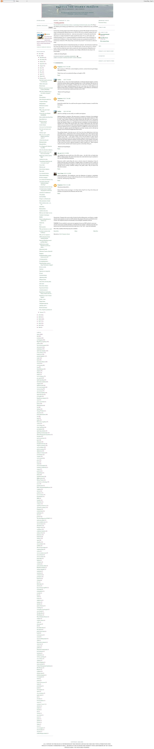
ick (37, 711)
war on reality (40, 729)
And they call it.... (43, 305)
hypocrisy (39, 578)
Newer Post (56, 231)
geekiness (39, 493)
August (41, 65)
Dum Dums (41, 206)
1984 (38, 640)
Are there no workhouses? (45, 192)
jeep (38, 418)
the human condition (41, 381)
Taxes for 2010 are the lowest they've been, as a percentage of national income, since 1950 (73, 25)
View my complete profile (44, 47)
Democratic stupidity (41, 421)
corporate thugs (40, 549)
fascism (38, 709)
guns (38, 440)
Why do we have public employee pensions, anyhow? (44, 136)
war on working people (42, 638)
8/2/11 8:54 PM (67, 173)
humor (38, 374)
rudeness (39, 538)
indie (38, 596)
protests (38, 516)
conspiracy (39, 529)
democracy (39, 534)
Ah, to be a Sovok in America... (46, 150)
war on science (40, 523)
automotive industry (41, 507)
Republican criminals (41, 398)
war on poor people (41, 387)
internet (38, 713)
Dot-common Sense (104, 41)
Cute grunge (42, 194)
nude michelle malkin (41, 565)
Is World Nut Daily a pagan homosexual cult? (45, 256)
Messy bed (41, 107)
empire (38, 707)
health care (39, 354)
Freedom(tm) (39, 496)
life (37, 336)
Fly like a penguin (43, 177)
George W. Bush (40, 411)
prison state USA (40, 401)
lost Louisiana (40, 651)
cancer (38, 702)
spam (38, 540)
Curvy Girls (42, 165)
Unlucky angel (42, 132)
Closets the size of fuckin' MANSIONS (45, 114)
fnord (38, 678)
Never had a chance (43, 285)
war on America (40, 376)
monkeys (39, 602)
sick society (39, 347)
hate (38, 595)
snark (38, 358)
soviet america (40, 352)
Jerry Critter (61, 173)
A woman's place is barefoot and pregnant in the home (45, 189)
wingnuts (39, 383)
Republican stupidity (41, 341)
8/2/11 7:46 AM (66, 98)
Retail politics (42, 208)
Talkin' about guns (43, 83)
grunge (38, 680)
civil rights (39, 396)
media (38, 420)
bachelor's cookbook (41, 467)
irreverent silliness (41, 361)
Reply (59, 75)
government (39, 429)
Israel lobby (39, 558)
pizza (38, 460)
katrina (38, 598)
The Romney (40, 615)
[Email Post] (77, 56)
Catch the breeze (43, 275)
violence (39, 503)
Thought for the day (43, 303)
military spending (41, 656)
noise (38, 717)
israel (38, 463)
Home (76, 231)
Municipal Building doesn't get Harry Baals (45, 241)
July (41, 68)
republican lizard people (42, 432)
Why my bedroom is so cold (45, 229)
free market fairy (40, 627)
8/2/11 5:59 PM (65, 153)
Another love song (43, 159)
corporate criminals (41, 531)
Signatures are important (44, 271)
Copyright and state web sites (45, 187)
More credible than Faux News (46, 117)
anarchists (39, 573)
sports (38, 691)
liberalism (39, 502)
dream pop (39, 624)
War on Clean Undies (41, 547)
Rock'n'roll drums (43, 307)
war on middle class (41, 522)
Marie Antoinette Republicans (43, 487)
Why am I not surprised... (44, 234)
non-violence (40, 658)
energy (38, 469)
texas (38, 726)
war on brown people (41, 345)
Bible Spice (39, 584)
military (38, 409)
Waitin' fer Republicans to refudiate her (45, 219)
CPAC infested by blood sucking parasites (44, 237)
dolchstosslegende (41, 675)
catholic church (40, 620)
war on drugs (39, 425)
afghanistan (39, 451)
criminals (39, 564)
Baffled (41, 217)
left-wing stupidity (41, 392)
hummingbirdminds (104, 34)
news (38, 400)
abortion (39, 585)
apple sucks (39, 695)
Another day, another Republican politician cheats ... (44, 245)
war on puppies (40, 728)
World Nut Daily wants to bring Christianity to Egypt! (46, 264)
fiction (38, 474)
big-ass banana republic (42, 587)
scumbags (39, 607)
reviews (38, 722)
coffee (38, 622)
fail (37, 625)
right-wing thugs (40, 380)
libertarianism (40, 405)
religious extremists (41, 445)
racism (38, 363)
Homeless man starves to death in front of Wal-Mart (46, 88)
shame (38, 724)
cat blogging (39, 340)
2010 (40, 315)
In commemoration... (43, 261)
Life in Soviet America (44, 169)
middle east (39, 600)
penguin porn (40, 485)
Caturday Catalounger (44, 215)
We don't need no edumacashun (43, 122)
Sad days (41, 269)
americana (39, 644)
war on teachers (40, 693)
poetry (38, 718)
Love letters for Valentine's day (46, 179)
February (42, 78)
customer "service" (41, 704)
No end (41, 273)
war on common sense (41, 553)
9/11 (38, 582)
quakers (38, 720)
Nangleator (60, 66)
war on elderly (40, 544)
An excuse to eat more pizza (45, 127)
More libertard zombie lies (45, 99)
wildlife (38, 545)
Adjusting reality (43, 277)
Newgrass (41, 253)
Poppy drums (42, 301)
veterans (39, 456)
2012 (40, 53)
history (38, 403)
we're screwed (40, 458)
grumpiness (39, 576)
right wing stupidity (41, 350)
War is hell (41, 171)
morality (39, 604)
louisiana (39, 653)
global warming (40, 449)
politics (38, 343)
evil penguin (39, 676)
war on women (40, 494)
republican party (40, 476)
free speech (39, 629)
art (37, 697)
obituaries (39, 442)
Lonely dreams (42, 125)
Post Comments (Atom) (65, 234)
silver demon (40, 689)
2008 (40, 319)
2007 (40, 321)
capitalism (39, 571)
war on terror (39, 391)
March (41, 76)
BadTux (48, 34)
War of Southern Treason (42, 616)
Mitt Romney (40, 667)
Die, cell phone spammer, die (45, 309)
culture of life (40, 533)
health (38, 633)
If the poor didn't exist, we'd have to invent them (45, 152)
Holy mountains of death (44, 201)
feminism (39, 536)
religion (38, 370)
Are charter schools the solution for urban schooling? (44, 183)
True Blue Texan (104, 37)
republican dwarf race (41, 505)
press (38, 462)
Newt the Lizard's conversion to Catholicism (45, 80)
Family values (42, 299)
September (42, 63)
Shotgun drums (42, 279)
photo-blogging (40, 662)
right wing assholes (41, 431)
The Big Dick (40, 613)
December (42, 57)
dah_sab (59, 153)
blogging (39, 509)
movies (38, 491)
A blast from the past (43, 140)
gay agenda (39, 378)
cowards (38, 593)
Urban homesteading (43, 175)
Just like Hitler (42, 196)
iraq (38, 367)
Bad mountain (42, 227)
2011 (40, 55)
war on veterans (40, 556)
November (42, 59)
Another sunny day (43, 210)
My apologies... (42, 97)
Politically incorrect (43, 105)
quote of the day (40, 605)
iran (38, 514)
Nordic (40, 95)
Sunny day (41, 222)
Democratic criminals (41, 642)
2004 (40, 327)
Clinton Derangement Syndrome (44, 666)
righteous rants (40, 385)
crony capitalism (40, 427)
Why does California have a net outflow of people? (45, 92)
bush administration (41, 414)
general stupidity (40, 356)
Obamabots (39, 525)
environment (39, 454)
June (41, 70)
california (39, 671)
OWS (38, 498)
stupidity (39, 542)
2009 (40, 317)
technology (39, 349)
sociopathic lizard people (42, 609)
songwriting (39, 472)
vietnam (38, 580)
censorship (39, 589)
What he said (42, 167)
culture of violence (41, 452)
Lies (40, 224)
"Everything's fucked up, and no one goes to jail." (45, 162)
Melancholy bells (43, 249)
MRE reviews (40, 478)
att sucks (39, 698)
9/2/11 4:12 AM (66, 185)
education (39, 412)
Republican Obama (41, 567)
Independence (42, 103)
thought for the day (41, 443)
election (38, 706)
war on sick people (41, 465)
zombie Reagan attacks (42, 733)
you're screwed (40, 664)
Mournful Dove (42, 144)
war (37, 416)
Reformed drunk (42, 142)
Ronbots (39, 669)
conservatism (40, 511)
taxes (38, 483)
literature (39, 436)
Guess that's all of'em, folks (45, 281)
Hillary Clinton (40, 480)
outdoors (39, 660)
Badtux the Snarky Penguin (77, 6)
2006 (40, 323)
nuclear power (40, 635)
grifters (38, 647)
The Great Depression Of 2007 (43, 518)
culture (38, 423)
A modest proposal (43, 290)
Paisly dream (42, 86)
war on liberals (40, 554)
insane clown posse (41, 682)
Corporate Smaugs (43, 101)
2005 (40, 325)
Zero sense (41, 283)
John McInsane (40, 369)
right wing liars (40, 394)
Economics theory (103, 22)
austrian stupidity (41, 569)
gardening (39, 513)
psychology (39, 686)
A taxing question (43, 259)
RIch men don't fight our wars (45, 213)
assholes (39, 618)
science (38, 551)
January (41, 312)
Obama (38, 372)
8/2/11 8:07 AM (67, 111)
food (38, 360)
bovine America (40, 700)
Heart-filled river (43, 119)
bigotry (38, 560)
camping (39, 489)
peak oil (38, 471)
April (41, 74)
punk (38, 687)
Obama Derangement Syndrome (44, 434)
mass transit (39, 715)
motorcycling (40, 389)
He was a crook (42, 267)
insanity (38, 500)
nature (38, 684)
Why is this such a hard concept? (44, 110)
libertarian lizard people (42, 649)
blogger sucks (40, 527)
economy (39, 338)
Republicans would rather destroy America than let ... (45, 292)
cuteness (39, 646)
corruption (39, 562)
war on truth (39, 611)
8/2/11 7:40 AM (67, 79)
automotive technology (42, 482)
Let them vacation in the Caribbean (44, 231)
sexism (38, 636)
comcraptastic (40, 591)
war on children (40, 447)
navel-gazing (40, 365)
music (38, 334)
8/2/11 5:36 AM (66, 66)
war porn (39, 731)
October (42, 61)
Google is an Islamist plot (45, 198)
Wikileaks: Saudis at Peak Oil (45, 251)
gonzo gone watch (41, 631)
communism (39, 574)
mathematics (39, 655)
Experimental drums (43, 288)
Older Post (95, 231)
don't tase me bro (40, 438)
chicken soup (40, 673)
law (37, 407)
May (41, 72)
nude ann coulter (40, 520)
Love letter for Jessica (44, 173)
